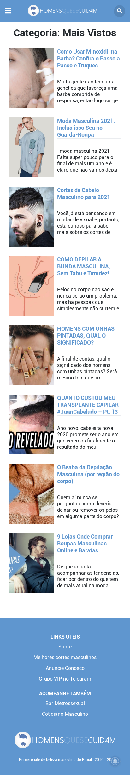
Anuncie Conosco (65, 668)
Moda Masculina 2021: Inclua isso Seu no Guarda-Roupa (86, 127)
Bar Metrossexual (65, 703)
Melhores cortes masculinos (65, 657)
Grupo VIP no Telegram (65, 679)
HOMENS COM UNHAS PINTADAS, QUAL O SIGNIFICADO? (86, 335)
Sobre (65, 647)
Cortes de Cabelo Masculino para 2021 (83, 193)
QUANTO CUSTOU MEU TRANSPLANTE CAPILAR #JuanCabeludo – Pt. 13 (88, 405)
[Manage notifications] (115, 761)
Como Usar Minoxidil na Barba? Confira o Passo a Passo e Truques (88, 58)
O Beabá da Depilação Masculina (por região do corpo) (88, 474)
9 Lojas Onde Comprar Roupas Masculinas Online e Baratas (85, 543)
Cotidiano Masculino (65, 714)
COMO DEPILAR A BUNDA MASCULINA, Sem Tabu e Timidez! (83, 266)
